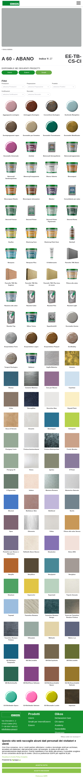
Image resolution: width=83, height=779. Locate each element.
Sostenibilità (60, 729)
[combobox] (13, 87)
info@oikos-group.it (9, 729)
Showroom (59, 732)
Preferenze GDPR (41, 776)
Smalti (44, 72)
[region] (41, 27)
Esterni (26, 72)
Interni (9, 72)
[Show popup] (23, 87)
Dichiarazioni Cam (63, 718)
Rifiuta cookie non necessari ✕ (70, 737)
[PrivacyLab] (16, 760)
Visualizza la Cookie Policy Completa (14, 757)
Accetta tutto (41, 765)
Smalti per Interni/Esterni (39, 722)
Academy (59, 725)
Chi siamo (59, 722)
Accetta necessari (41, 771)
